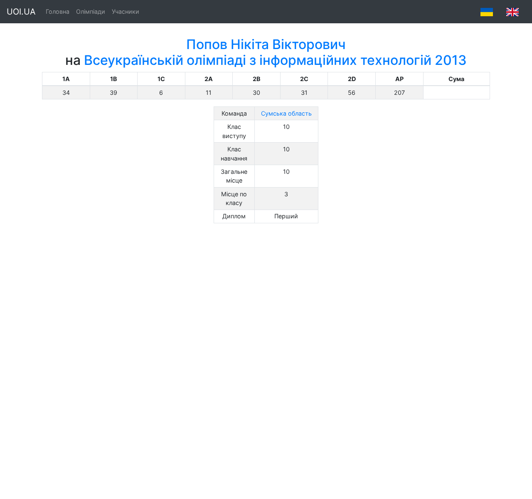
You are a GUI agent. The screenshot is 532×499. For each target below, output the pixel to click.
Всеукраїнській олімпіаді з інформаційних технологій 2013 (275, 60)
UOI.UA (21, 12)
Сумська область (286, 113)
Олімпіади (90, 11)
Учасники (125, 11)
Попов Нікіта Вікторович (266, 44)
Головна (57, 11)
